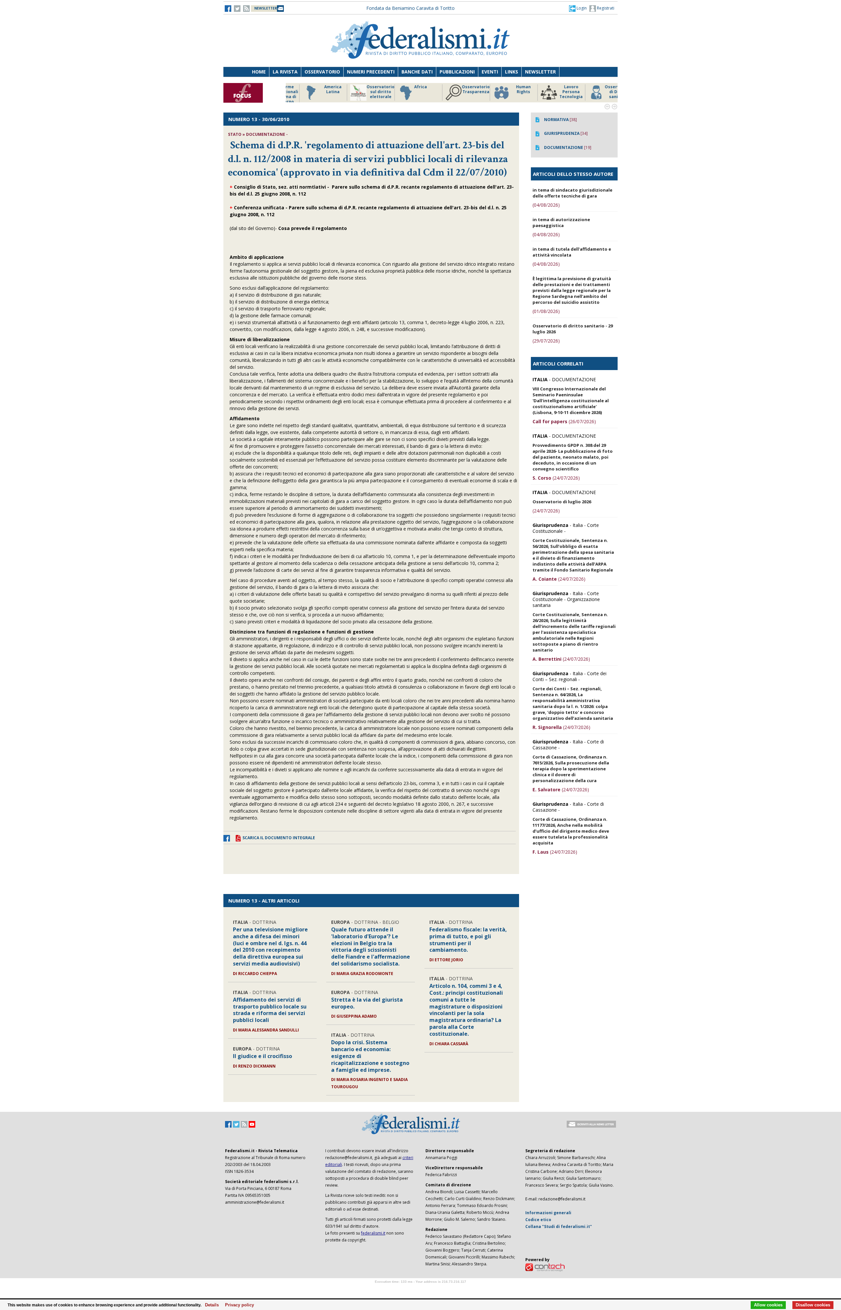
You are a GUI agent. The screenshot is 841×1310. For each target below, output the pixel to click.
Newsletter (540, 72)
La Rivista (285, 72)
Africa (404, 87)
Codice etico (538, 1219)
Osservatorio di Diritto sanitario (603, 91)
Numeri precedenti (371, 72)
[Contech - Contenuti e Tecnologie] (545, 1267)
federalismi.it (373, 1233)
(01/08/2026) (546, 311)
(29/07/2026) (546, 341)
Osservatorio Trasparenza (460, 89)
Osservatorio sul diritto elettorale (364, 91)
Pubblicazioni (457, 72)
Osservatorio (322, 72)
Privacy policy (237, 1305)
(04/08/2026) (546, 205)
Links (511, 72)
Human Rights (507, 89)
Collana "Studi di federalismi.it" (558, 1226)
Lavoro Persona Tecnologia (555, 91)
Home (259, 72)
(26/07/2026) (564, 421)
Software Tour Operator (420, 1289)
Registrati (605, 8)
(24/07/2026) (556, 478)
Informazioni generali (548, 1213)
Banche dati (417, 72)
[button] (578, 8)
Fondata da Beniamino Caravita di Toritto (410, 8)
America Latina (317, 89)
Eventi (490, 72)
